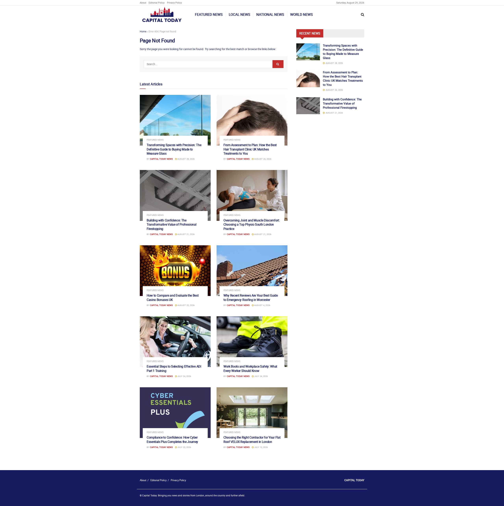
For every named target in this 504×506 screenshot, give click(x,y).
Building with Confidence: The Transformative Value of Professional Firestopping (171, 224)
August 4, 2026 (262, 305)
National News (270, 14)
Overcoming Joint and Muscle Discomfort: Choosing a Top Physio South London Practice (251, 224)
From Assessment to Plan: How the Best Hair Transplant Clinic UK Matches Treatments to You (250, 149)
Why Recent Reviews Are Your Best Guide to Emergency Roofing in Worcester (250, 297)
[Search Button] (278, 64)
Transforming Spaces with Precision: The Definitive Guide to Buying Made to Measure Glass (174, 149)
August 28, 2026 (186, 158)
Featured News (209, 14)
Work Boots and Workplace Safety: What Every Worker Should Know (250, 368)
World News (301, 14)
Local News (239, 14)
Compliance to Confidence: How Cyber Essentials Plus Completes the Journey (172, 439)
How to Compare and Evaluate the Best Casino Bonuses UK (172, 297)
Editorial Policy (157, 2)
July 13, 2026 (261, 447)
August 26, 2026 (262, 158)
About (143, 2)
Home (143, 31)
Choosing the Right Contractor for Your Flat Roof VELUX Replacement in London (251, 439)
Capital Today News (161, 158)
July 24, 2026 (184, 376)
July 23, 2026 (184, 447)
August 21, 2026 (186, 234)
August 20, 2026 (186, 305)
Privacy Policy (174, 2)
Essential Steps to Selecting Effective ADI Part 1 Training (174, 368)
